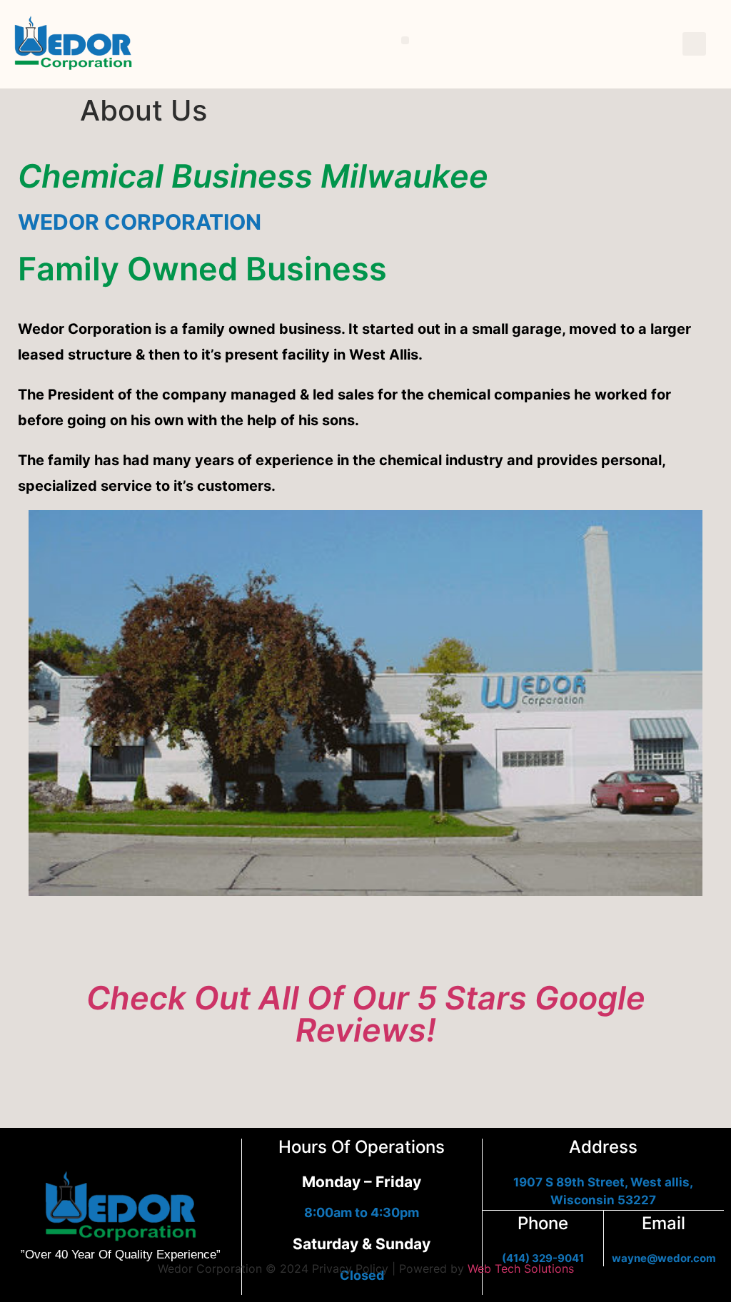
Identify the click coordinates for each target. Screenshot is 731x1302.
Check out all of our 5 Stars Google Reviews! (365, 1013)
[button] (405, 40)
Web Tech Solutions (521, 1268)
